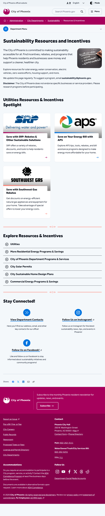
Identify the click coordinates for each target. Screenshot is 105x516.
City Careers (8, 429)
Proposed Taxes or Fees (13, 444)
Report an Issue (10, 419)
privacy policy (73, 495)
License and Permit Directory (16, 450)
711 (61, 457)
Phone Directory (75, 434)
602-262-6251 (61, 452)
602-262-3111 (66, 443)
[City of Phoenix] (16, 11)
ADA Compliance (35, 487)
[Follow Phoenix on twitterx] (75, 471)
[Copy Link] (34, 382)
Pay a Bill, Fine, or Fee (12, 424)
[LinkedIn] (23, 382)
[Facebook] (13, 382)
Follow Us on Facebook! (26, 350)
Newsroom (8, 439)
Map (75, 430)
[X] (18, 382)
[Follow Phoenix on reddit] (87, 471)
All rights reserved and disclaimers (40, 495)
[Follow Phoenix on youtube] (63, 471)
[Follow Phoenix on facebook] (69, 471)
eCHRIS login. (36, 498)
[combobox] (69, 11)
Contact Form (61, 434)
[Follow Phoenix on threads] (81, 471)
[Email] (28, 382)
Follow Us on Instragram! (77, 320)
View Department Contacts (26, 320)
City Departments (11, 455)
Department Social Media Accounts (70, 478)
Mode (97, 3)
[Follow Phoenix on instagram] (57, 471)
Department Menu (18, 29)
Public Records (9, 434)
